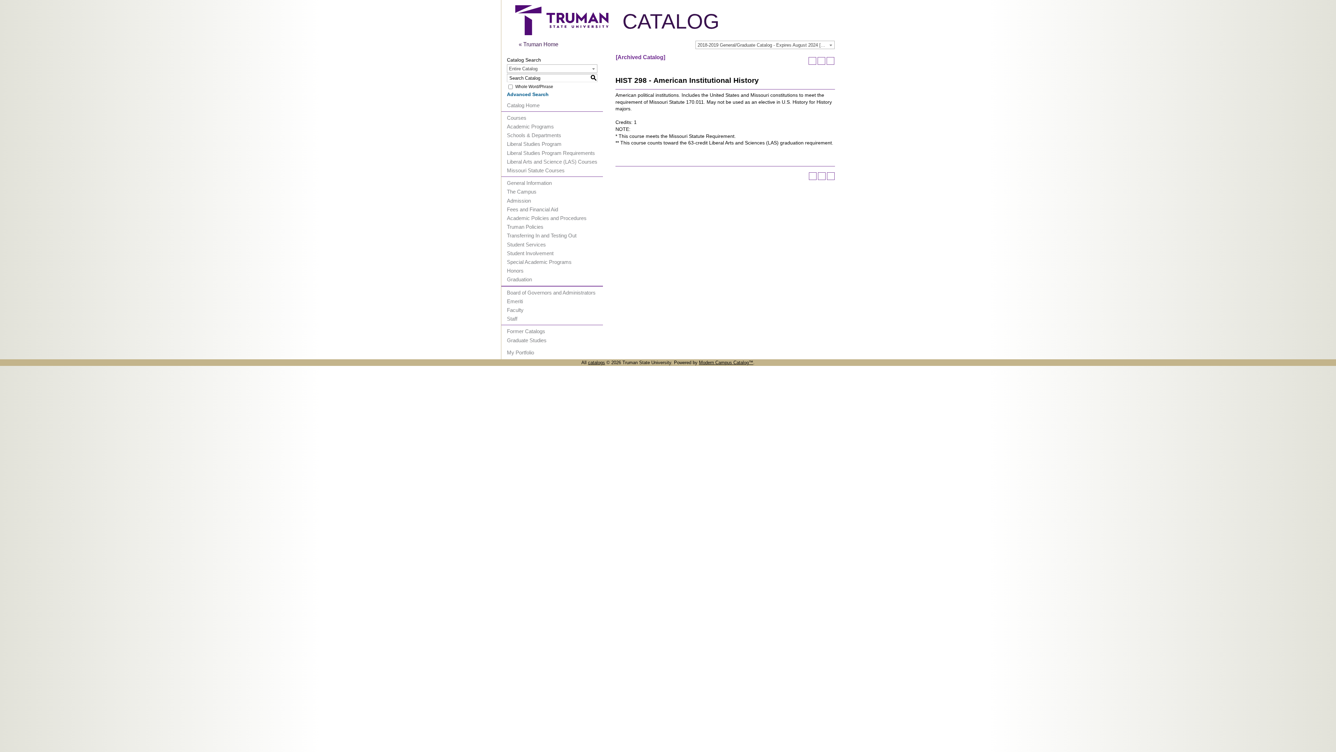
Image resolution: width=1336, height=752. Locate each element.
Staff (512, 319)
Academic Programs (530, 127)
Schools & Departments (534, 135)
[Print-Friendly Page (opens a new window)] (821, 61)
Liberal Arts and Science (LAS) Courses (552, 162)
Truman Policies (525, 227)
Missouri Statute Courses (536, 170)
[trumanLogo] (562, 33)
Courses (516, 118)
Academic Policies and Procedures (547, 218)
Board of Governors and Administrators (551, 293)
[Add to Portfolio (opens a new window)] (812, 61)
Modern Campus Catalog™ (726, 362)
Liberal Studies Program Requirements (551, 153)
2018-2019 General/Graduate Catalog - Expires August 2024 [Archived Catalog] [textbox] (766, 45)
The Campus (521, 192)
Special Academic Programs (539, 262)
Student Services (526, 245)
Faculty (515, 310)
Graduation (519, 279)
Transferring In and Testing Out (541, 235)
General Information (529, 183)
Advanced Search (528, 94)
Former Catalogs (526, 331)
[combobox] (765, 45)
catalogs (596, 362)
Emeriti (515, 301)
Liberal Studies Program (534, 144)
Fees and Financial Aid (532, 209)
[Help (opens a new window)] (830, 61)
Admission (519, 201)
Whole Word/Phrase (534, 86)
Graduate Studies (527, 340)
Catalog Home (523, 105)
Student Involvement (530, 253)
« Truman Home (538, 44)
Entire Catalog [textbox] (523, 68)
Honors (515, 271)
